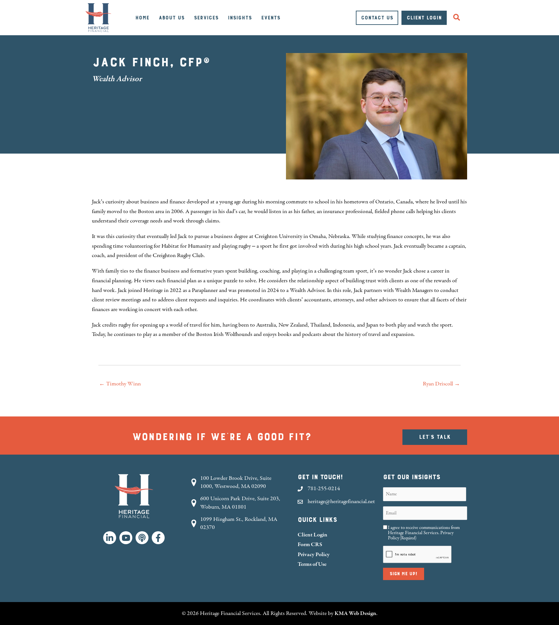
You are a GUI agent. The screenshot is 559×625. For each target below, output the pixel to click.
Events (270, 18)
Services (206, 18)
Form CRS (310, 544)
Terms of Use (312, 564)
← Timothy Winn (120, 383)
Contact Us (377, 18)
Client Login (424, 18)
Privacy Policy (314, 554)
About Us (171, 18)
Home (142, 18)
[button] (458, 17)
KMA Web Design (355, 613)
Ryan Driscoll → (441, 383)
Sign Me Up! (403, 574)
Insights (240, 18)
